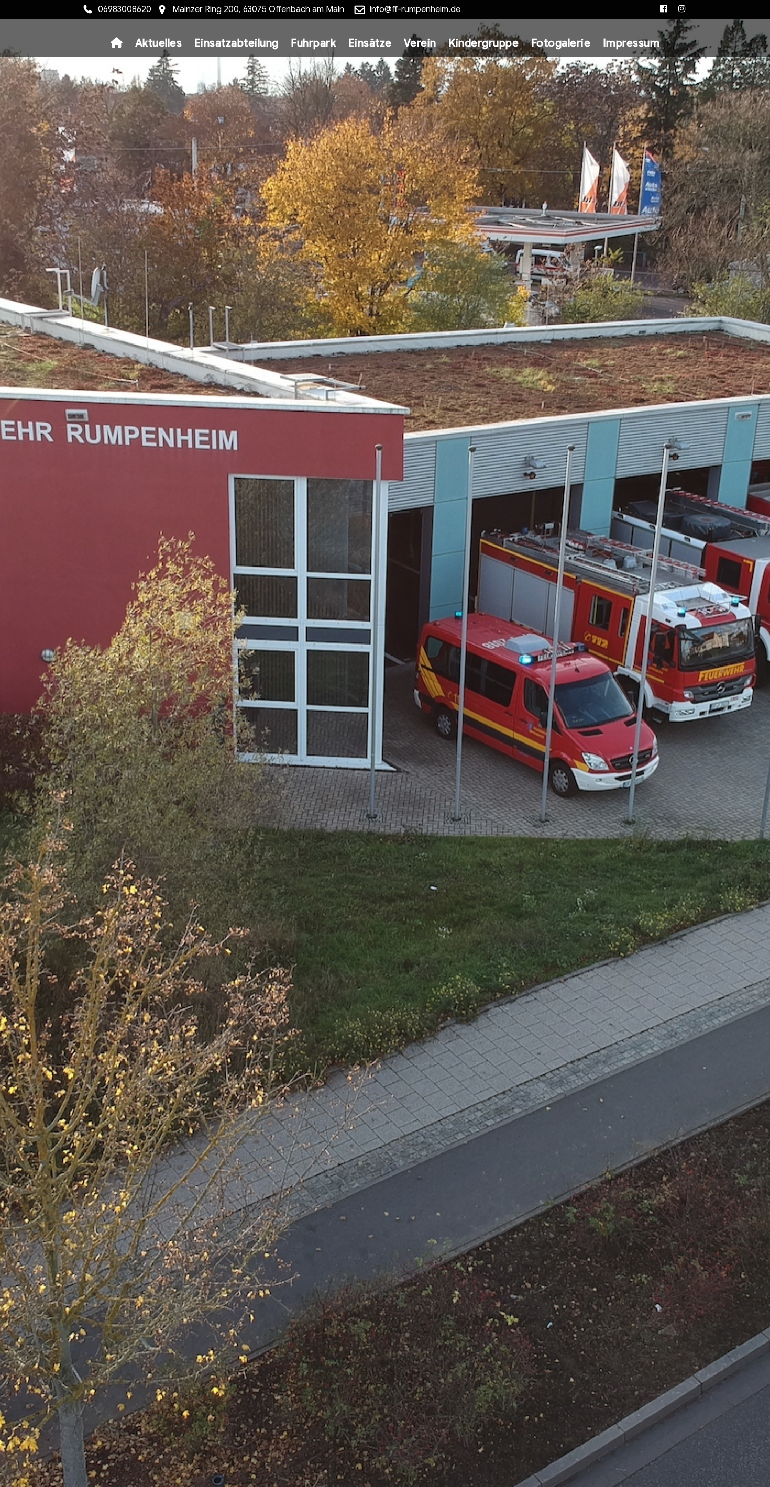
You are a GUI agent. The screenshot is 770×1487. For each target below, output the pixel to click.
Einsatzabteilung (236, 43)
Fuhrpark (313, 43)
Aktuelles (158, 43)
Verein (420, 43)
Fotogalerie (561, 43)
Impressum (631, 43)
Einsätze (370, 43)
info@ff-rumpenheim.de (415, 9)
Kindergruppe (483, 43)
